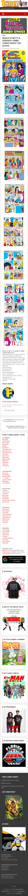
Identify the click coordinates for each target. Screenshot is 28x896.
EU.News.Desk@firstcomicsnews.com (9, 879)
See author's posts (9, 410)
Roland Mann (5, 498)
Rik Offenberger (6, 553)
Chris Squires (5, 509)
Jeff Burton (5, 493)
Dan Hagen (5, 454)
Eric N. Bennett (6, 511)
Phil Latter (4, 522)
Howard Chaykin (6, 476)
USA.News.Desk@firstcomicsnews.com (9, 861)
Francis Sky (5, 512)
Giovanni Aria (5, 534)
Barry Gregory (5, 442)
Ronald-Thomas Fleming (8, 500)
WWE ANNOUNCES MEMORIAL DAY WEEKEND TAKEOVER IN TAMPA (15, 427)
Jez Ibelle (4, 536)
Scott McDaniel (6, 483)
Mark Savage (5, 457)
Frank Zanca (5, 533)
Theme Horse (21, 891)
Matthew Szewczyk (7, 550)
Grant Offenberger (7, 514)
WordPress (19, 893)
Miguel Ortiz (5, 461)
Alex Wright (5, 439)
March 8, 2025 (5, 48)
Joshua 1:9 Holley (6, 479)
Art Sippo (4, 490)
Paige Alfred (5, 462)
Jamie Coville (5, 492)
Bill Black (4, 446)
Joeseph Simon (6, 517)
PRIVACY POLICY (6, 891)
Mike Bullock (5, 481)
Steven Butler (5, 502)
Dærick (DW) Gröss (7, 452)
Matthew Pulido (6, 459)
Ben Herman (5, 444)
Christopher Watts (7, 449)
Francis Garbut (6, 531)
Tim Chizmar (5, 465)
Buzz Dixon (5, 473)
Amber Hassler (6, 441)
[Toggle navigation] (3, 14)
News (3, 35)
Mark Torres (5, 495)
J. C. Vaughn (5, 478)
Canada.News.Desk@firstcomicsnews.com (10, 871)
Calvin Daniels (5, 530)
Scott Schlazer (6, 541)
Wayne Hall (5, 543)
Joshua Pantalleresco (7, 538)
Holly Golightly (5, 474)
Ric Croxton (5, 539)
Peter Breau (5, 520)
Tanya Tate (5, 464)
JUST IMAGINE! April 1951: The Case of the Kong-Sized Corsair (14, 420)
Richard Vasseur (6, 552)
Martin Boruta (5, 519)
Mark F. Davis (5, 456)
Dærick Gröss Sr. (6, 451)
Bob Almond (5, 447)
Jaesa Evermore (6, 516)
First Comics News (14, 48)
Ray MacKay (5, 497)
